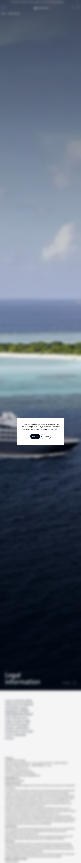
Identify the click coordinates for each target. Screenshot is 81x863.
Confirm (35, 436)
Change (46, 436)
